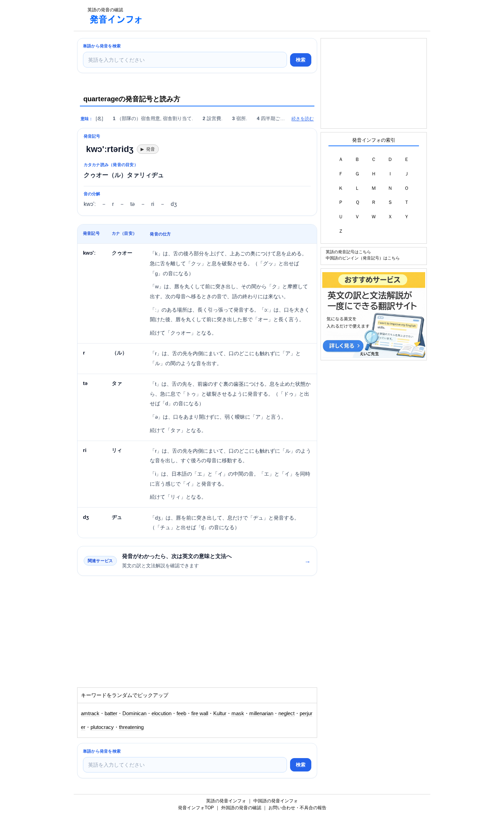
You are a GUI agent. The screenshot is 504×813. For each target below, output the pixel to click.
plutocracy (102, 727)
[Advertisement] (274, 15)
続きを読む (302, 118)
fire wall (199, 713)
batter (111, 713)
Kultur (219, 713)
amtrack (90, 713)
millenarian (261, 713)
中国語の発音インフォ (275, 800)
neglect (286, 713)
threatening (131, 727)
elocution (161, 713)
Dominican (134, 713)
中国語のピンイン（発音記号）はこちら (363, 258)
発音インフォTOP (196, 807)
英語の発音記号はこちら (348, 251)
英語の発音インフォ (226, 800)
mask (237, 713)
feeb (181, 713)
